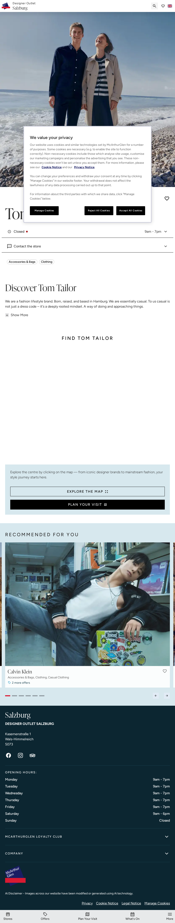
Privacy (87, 903)
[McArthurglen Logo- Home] (6, 6)
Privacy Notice (84, 167)
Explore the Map (85, 491)
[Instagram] (20, 755)
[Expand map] (87, 406)
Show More (19, 315)
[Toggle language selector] (169, 6)
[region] (87, 174)
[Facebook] (8, 755)
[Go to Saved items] (163, 6)
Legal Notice (131, 903)
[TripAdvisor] (32, 755)
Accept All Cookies (130, 210)
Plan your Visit (85, 504)
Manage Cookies (157, 903)
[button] (164, 671)
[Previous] (156, 696)
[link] (24, 6)
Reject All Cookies (99, 210)
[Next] (167, 696)
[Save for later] (167, 199)
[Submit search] (154, 6)
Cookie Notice (107, 903)
